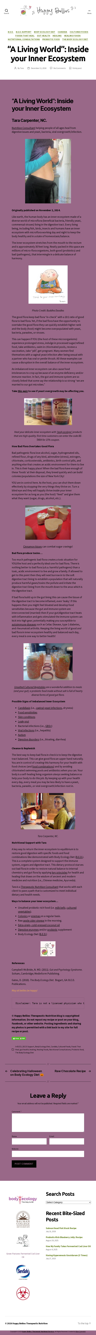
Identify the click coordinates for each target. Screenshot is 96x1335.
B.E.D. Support (24, 32)
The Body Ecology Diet (75, 39)
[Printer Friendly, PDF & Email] (19, 1038)
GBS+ (48, 726)
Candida (62, 32)
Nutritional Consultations (24, 39)
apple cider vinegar (33, 920)
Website (15, 1149)
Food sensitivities (27, 712)
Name (14, 1136)
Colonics (23, 916)
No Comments (60, 68)
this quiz (23, 391)
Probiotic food (51, 39)
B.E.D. (10, 32)
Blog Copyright (80, 1331)
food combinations (43, 766)
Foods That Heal (24, 36)
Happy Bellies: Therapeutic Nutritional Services (38, 1331)
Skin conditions (26, 717)
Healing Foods (72, 36)
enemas (35, 916)
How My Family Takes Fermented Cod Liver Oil (68, 1246)
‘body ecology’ (64, 432)
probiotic (52, 929)
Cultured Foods (79, 32)
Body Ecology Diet (44, 32)
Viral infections (26, 730)
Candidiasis (24, 708)
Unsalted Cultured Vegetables (30, 687)
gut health (43, 36)
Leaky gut (23, 721)
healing (57, 36)
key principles (59, 872)
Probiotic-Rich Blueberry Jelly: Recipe (64, 1237)
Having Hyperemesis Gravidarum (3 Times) (66, 1255)
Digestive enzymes (28, 929)
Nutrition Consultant (23, 128)
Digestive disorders (28, 739)
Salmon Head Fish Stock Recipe (61, 1228)
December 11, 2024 (38, 68)
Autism (22, 735)
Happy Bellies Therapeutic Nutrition (30, 1323)
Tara (22, 68)
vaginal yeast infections (49, 708)
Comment (17, 1112)
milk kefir (60, 907)
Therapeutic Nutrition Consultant (39, 887)
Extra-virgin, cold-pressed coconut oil (39, 925)
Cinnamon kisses (32, 546)
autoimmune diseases (24, 624)
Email (51, 1136)
